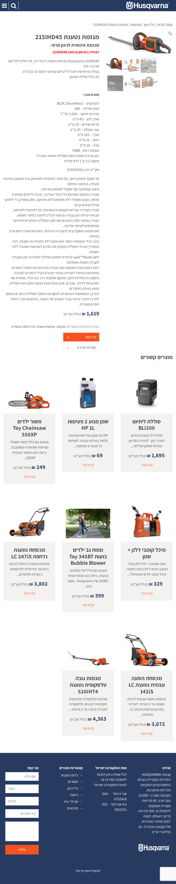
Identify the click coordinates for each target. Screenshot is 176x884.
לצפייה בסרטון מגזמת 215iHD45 (75, 52)
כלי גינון (149, 24)
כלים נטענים (69, 775)
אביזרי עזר (70, 801)
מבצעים (72, 808)
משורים (73, 781)
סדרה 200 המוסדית (23, 326)
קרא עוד (147, 464)
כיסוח (74, 794)
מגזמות (136, 24)
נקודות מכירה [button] (86, 347)
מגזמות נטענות (46, 326)
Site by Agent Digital (88, 871)
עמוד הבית (165, 24)
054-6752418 (114, 796)
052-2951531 (114, 807)
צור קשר (90, 337)
